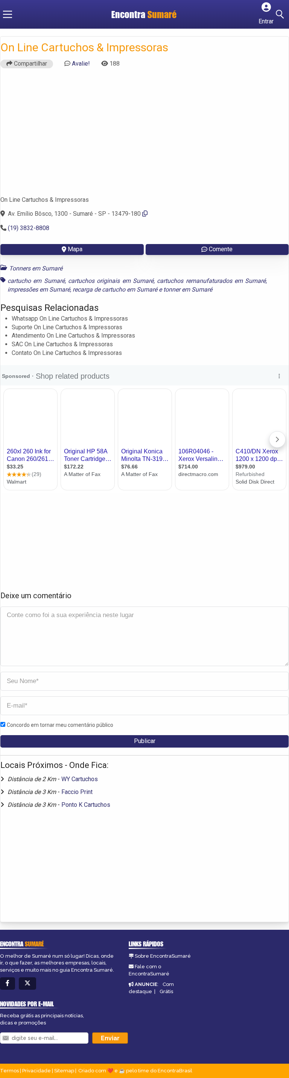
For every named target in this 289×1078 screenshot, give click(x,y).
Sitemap (64, 1070)
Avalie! (81, 63)
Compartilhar (29, 63)
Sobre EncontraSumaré (163, 956)
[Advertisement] (144, 135)
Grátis (166, 991)
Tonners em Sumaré (35, 268)
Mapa (75, 249)
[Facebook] (7, 983)
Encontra (143, 14)
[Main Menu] (7, 14)
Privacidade (36, 1070)
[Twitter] (27, 983)
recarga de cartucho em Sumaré (115, 289)
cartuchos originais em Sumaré (111, 280)
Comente (221, 249)
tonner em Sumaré (187, 289)
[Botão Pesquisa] (281, 14)
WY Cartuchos (79, 779)
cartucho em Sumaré (36, 280)
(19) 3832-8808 (28, 228)
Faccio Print (77, 791)
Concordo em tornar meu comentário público (60, 725)
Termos (9, 1070)
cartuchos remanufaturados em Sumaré (211, 280)
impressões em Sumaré (39, 289)
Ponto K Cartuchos (85, 804)
